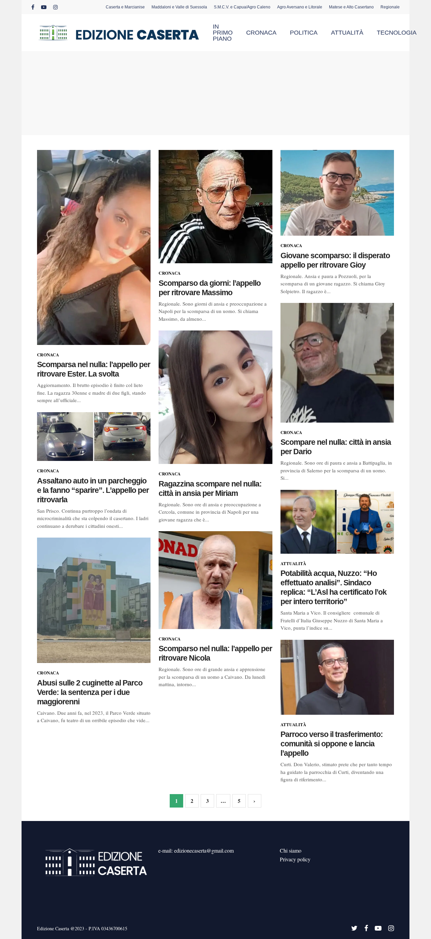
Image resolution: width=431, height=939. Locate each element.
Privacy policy (295, 859)
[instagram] (55, 7)
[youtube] (43, 7)
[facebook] (32, 7)
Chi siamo (290, 850)
